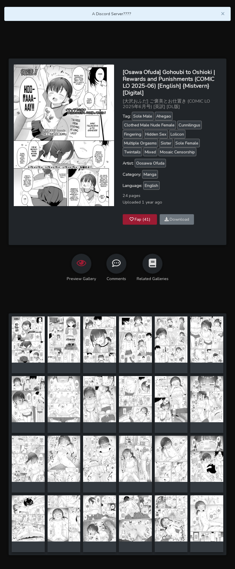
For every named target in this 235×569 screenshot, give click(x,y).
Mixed (150, 152)
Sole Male (142, 116)
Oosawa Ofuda (150, 163)
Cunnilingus (189, 125)
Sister (166, 143)
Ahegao (163, 116)
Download (179, 219)
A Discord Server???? (111, 14)
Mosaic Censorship (177, 152)
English (151, 185)
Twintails (132, 152)
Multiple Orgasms (140, 143)
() (142, 219)
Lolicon (177, 134)
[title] (28, 339)
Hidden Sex (156, 134)
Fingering (132, 134)
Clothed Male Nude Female (149, 125)
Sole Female (186, 143)
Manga (150, 174)
